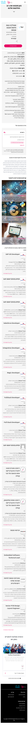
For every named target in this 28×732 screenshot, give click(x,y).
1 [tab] (20, 678)
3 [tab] (17, 678)
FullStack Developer (12, 397)
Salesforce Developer (12, 323)
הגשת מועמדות (13, 46)
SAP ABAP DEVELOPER (11, 279)
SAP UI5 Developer (13, 254)
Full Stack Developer (12, 422)
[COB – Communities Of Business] (6, 2)
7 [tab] (10, 678)
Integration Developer (11, 348)
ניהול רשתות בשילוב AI (20, 708)
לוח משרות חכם (11, 696)
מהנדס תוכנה (13, 158)
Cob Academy (22, 703)
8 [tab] (9, 678)
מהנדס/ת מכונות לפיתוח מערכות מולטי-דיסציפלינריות (12, 580)
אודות (24, 696)
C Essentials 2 (21, 195)
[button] (14, 8)
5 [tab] (13, 678)
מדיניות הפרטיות (22, 694)
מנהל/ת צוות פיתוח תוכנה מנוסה (11, 27)
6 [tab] (12, 678)
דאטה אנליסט (22, 710)
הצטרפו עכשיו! (11, 694)
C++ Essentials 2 (20, 217)
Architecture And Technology (17, 142)
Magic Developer (13, 372)
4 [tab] (15, 678)
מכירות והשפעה (22, 705)
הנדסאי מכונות (15, 530)
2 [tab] (18, 678)
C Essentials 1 (21, 238)
